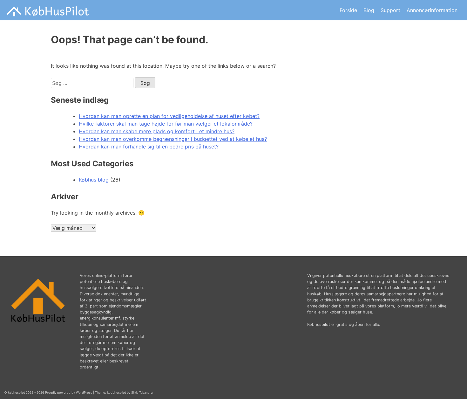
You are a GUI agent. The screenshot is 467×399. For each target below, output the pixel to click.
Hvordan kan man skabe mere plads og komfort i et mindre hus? (156, 131)
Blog (368, 10)
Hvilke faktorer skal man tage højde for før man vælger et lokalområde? (166, 123)
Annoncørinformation (432, 10)
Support (390, 10)
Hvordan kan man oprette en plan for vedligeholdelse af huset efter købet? (169, 116)
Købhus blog (94, 179)
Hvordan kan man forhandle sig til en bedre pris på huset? (149, 146)
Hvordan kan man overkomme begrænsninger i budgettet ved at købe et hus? (173, 139)
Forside (348, 10)
